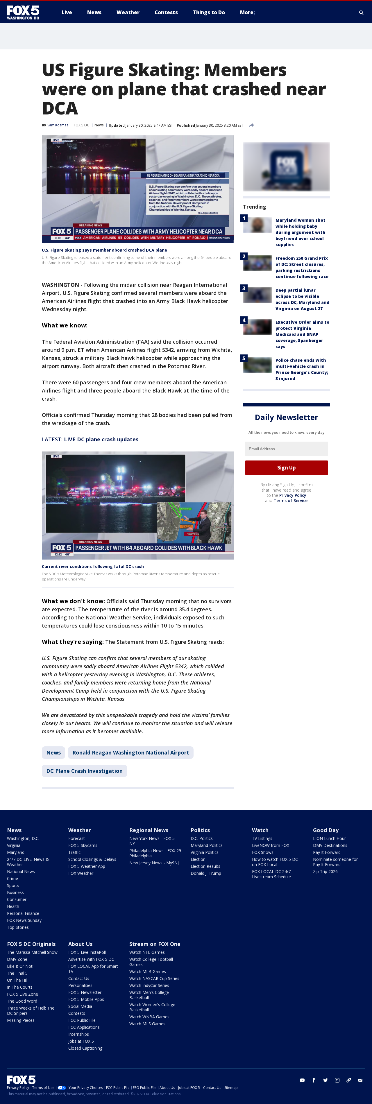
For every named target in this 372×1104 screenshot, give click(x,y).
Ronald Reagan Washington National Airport (130, 752)
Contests (76, 1013)
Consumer (16, 899)
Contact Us (78, 978)
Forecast (76, 838)
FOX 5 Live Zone (22, 994)
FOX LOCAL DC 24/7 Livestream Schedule (271, 874)
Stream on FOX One (154, 943)
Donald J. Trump (206, 873)
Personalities (80, 985)
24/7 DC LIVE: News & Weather (28, 861)
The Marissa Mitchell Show (32, 952)
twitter (325, 1080)
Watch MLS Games (147, 1023)
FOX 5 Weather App (86, 866)
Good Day (326, 830)
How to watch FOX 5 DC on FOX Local (275, 861)
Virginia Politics (205, 852)
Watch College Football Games (151, 961)
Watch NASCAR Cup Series (154, 978)
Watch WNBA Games (149, 1016)
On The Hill (17, 980)
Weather (79, 830)
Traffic (74, 852)
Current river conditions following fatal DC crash (93, 566)
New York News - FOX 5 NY (152, 841)
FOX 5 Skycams (82, 845)
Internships (78, 1034)
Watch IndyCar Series (149, 985)
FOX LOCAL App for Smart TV (93, 968)
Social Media (80, 1006)
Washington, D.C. (23, 838)
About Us (80, 943)
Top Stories (18, 927)
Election (198, 859)
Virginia (13, 845)
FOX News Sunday (24, 920)
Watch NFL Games (147, 952)
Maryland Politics (207, 845)
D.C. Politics (202, 838)
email (360, 1080)
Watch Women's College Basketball (152, 1007)
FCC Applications (84, 1027)
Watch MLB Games (147, 971)
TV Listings (262, 838)
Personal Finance (23, 913)
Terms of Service (290, 500)
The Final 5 (17, 973)
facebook (314, 1080)
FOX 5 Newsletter (84, 992)
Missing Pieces (21, 1020)
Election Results (205, 866)
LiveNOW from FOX (270, 845)
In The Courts (20, 987)
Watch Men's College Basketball (149, 995)
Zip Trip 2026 (325, 871)
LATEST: (90, 439)
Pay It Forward (327, 852)
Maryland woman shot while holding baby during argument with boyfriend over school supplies (301, 232)
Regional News (148, 830)
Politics (200, 830)
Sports (13, 885)
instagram (337, 1080)
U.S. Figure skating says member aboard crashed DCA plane (104, 250)
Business (15, 892)
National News (21, 871)
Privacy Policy (292, 495)
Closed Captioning (85, 1048)
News (98, 125)
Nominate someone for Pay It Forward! (335, 861)
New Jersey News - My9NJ (154, 862)
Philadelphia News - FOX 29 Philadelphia (155, 853)
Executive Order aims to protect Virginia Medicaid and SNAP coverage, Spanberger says (302, 334)
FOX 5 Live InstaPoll (87, 952)
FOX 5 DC (81, 125)
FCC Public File (82, 1020)
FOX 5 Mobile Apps (86, 999)
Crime (12, 878)
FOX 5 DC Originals (31, 943)
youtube (302, 1080)
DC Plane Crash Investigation (84, 770)
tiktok (348, 1080)
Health (13, 906)
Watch (260, 830)
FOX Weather (80, 873)
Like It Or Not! (20, 966)
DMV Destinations (330, 845)
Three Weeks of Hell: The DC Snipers (30, 1010)
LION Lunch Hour (329, 838)
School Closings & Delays (92, 859)
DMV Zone (17, 959)
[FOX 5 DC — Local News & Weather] (26, 12)
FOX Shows (262, 852)
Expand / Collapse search (361, 12)
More (246, 12)
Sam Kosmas (57, 125)
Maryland (15, 852)
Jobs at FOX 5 (81, 1041)
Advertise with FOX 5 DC (91, 959)
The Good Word (22, 1001)
